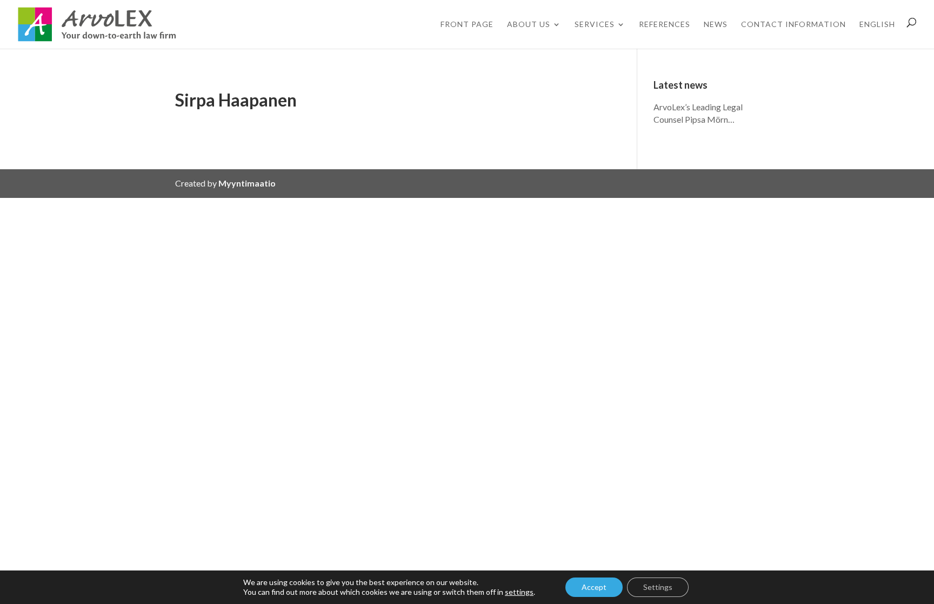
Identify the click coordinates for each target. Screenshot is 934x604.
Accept (594, 587)
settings (519, 591)
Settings (657, 587)
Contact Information (793, 24)
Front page (467, 24)
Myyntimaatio (247, 183)
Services (595, 24)
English (877, 24)
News (716, 24)
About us (528, 24)
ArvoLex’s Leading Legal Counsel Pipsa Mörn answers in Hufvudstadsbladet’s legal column (702, 114)
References (664, 24)
